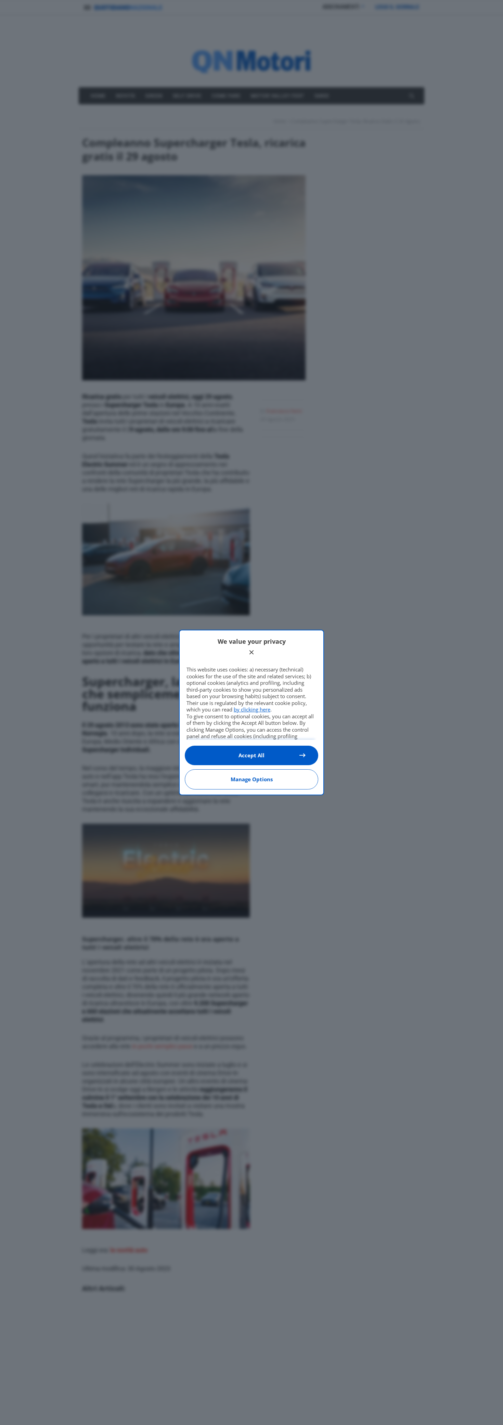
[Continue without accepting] (251, 652)
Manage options (252, 779)
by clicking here (252, 709)
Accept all (251, 755)
